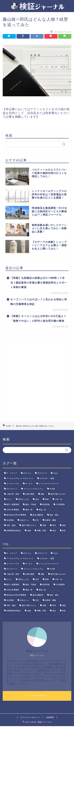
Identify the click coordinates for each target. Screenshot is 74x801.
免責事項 (50, 717)
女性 (37, 499)
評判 (54, 525)
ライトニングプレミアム (33, 489)
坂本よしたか (23, 499)
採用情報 (46, 504)
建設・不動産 (30, 504)
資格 (64, 525)
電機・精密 (41, 531)
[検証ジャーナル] (37, 8)
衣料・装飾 (10, 525)
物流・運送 (54, 515)
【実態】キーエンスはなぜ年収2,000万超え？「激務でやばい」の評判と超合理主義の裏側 (38, 318)
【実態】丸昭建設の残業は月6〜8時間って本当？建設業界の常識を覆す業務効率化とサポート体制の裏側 (38, 283)
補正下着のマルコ (29, 525)
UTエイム (27, 473)
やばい (56, 473)
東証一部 (29, 510)
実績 (47, 499)
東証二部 (42, 510)
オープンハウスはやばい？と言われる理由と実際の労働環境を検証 (38, 301)
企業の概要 (29, 494)
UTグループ (42, 473)
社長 (37, 520)
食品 (54, 531)
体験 (42, 494)
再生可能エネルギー (58, 494)
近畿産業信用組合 (13, 531)
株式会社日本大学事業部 (16, 515)
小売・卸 (58, 499)
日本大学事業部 (12, 510)
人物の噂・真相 (12, 494)
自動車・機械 (50, 520)
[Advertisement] (37, 376)
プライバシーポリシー (30, 717)
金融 (29, 531)
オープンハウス (12, 484)
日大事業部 (60, 504)
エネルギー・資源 (47, 478)
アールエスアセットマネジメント (19, 478)
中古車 (52, 489)
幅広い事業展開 (12, 504)
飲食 (64, 531)
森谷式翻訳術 (38, 515)
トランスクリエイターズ (49, 484)
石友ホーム (24, 520)
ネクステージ (11, 489)
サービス (29, 484)
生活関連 (10, 520)
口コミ (9, 499)
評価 (44, 525)
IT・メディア (11, 473)
